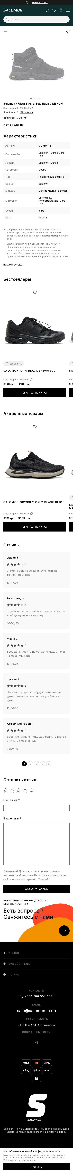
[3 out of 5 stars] (18, 790)
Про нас (13, 974)
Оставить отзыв (36, 889)
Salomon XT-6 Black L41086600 (29, 370)
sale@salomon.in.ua (36, 1010)
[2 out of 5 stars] (12, 790)
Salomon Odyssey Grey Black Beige (33, 502)
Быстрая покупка (35, 392)
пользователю (19, 963)
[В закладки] (68, 31)
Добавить (16, 363)
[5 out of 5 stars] (31, 790)
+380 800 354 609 (39, 996)
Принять (36, 1166)
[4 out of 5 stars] (25, 790)
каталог (13, 953)
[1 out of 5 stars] (5, 790)
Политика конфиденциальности (19, 1160)
